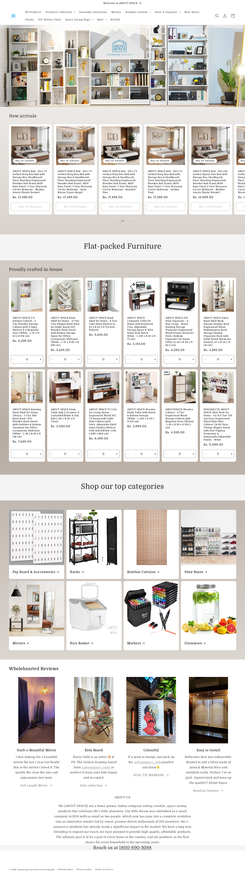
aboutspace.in (25, 869)
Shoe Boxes (194, 572)
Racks (75, 572)
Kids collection (91, 785)
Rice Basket (79, 643)
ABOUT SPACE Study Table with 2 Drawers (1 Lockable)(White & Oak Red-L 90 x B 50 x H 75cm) (65, 415)
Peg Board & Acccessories (34, 572)
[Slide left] (115, 221)
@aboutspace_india (96, 767)
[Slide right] (130, 221)
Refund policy (65, 869)
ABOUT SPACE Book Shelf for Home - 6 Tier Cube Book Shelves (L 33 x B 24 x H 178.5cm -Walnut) (103, 323)
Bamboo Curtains (141, 572)
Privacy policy (84, 869)
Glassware (193, 643)
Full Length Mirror (34, 785)
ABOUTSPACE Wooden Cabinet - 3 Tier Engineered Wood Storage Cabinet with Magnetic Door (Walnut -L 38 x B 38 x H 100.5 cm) (179, 418)
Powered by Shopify (44, 869)
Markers (134, 643)
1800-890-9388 (135, 847)
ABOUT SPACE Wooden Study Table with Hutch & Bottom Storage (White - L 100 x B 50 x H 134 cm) (141, 415)
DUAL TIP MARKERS (148, 775)
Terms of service (104, 869)
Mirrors (19, 643)
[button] (60, 12)
